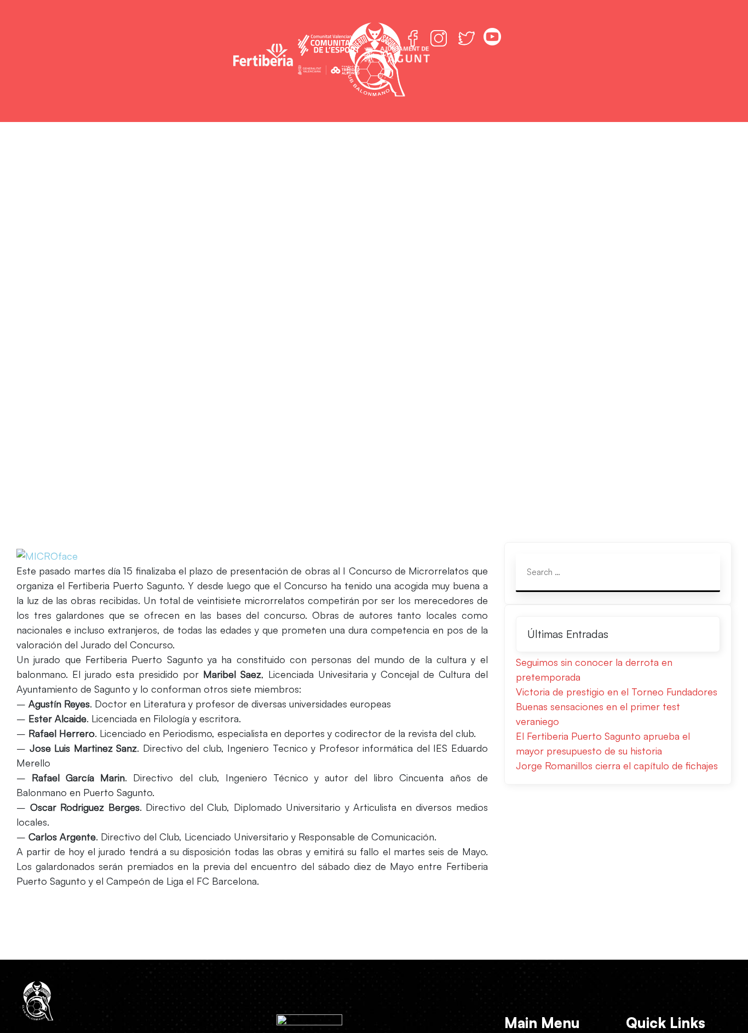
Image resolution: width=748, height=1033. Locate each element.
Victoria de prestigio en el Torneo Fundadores (616, 692)
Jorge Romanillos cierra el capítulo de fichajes (617, 765)
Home (151, 358)
